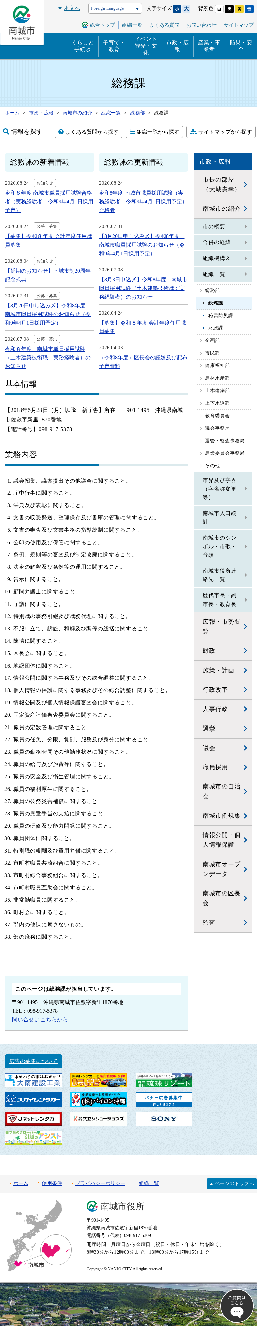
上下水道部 (217, 403)
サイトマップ (239, 25)
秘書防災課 (220, 315)
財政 (209, 650)
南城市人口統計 (220, 517)
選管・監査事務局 (225, 440)
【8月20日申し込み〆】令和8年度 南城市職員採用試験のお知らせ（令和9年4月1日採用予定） (48, 314)
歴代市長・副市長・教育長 (220, 599)
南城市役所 (122, 1206)
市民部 (212, 353)
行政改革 (215, 689)
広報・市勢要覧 (222, 626)
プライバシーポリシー (100, 1183)
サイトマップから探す (225, 132)
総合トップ (102, 25)
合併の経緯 (217, 242)
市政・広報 (177, 46)
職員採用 (215, 767)
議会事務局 (217, 428)
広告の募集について (33, 1061)
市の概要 (214, 226)
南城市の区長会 (222, 898)
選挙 (209, 728)
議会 (209, 748)
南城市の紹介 (222, 208)
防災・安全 (241, 46)
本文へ (72, 8)
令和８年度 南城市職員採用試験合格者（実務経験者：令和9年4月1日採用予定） (49, 201)
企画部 (212, 340)
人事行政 (215, 709)
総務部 (212, 290)
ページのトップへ (234, 1183)
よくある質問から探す (92, 132)
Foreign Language (107, 8)
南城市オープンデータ (222, 869)
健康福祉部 (217, 365)
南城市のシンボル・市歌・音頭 (220, 546)
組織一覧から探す (158, 132)
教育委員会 (217, 415)
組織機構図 (217, 258)
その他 (212, 465)
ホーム (20, 1183)
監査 (209, 922)
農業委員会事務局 (225, 453)
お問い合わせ (201, 25)
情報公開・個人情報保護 (222, 840)
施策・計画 (218, 670)
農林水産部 (217, 378)
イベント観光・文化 (146, 46)
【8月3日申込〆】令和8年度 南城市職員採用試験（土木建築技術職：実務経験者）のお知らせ (143, 288)
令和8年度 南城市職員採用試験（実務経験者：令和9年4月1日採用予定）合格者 (143, 201)
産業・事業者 (209, 46)
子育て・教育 (114, 46)
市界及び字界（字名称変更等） (220, 488)
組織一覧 (214, 274)
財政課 (215, 327)
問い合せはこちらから (40, 1019)
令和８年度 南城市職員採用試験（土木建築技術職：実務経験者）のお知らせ (48, 357)
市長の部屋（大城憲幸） (222, 184)
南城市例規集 (222, 815)
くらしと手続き (83, 46)
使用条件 (52, 1183)
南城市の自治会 (222, 791)
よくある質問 (164, 25)
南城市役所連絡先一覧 (220, 575)
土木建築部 (217, 390)
